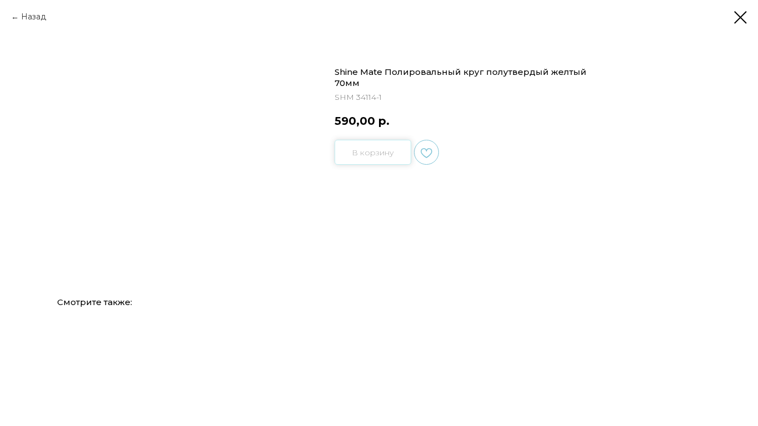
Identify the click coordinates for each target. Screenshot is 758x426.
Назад (33, 17)
